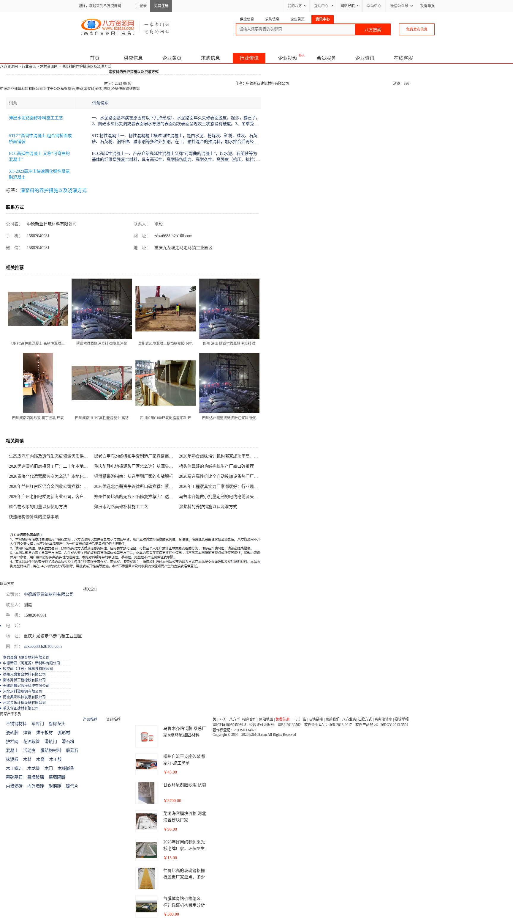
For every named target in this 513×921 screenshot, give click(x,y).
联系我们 (332, 719)
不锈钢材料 (16, 724)
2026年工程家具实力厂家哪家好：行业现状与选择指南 (220, 486)
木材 (27, 759)
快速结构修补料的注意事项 (34, 517)
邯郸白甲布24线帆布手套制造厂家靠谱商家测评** (135, 456)
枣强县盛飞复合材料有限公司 (26, 658)
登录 (143, 6)
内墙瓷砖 (14, 786)
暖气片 (72, 786)
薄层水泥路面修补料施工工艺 (36, 118)
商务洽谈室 (383, 719)
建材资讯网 (49, 67)
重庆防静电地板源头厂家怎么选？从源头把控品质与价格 (135, 466)
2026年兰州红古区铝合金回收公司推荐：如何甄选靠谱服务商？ (50, 486)
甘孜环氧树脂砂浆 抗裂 (184, 785)
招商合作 (249, 719)
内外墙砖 (35, 786)
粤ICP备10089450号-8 (229, 725)
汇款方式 (365, 719)
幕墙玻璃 (35, 777)
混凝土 (12, 750)
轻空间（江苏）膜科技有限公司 (28, 669)
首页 (94, 58)
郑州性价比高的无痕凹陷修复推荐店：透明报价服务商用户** (135, 496)
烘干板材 (44, 732)
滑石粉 (68, 741)
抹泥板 (12, 759)
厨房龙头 (57, 724)
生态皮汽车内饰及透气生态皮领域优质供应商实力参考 (50, 456)
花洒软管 (31, 741)
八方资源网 (9, 67)
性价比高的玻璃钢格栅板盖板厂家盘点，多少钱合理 (184, 877)
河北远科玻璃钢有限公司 (22, 691)
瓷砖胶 (12, 732)
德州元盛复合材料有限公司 (24, 674)
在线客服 (403, 58)
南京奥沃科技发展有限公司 (24, 697)
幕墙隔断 (57, 777)
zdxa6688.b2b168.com (172, 236)
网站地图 (266, 719)
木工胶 (55, 759)
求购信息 (210, 58)
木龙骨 (33, 768)
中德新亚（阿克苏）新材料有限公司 (31, 663)
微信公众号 (399, 6)
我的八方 (295, 6)
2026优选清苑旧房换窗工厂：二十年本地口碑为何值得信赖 (50, 466)
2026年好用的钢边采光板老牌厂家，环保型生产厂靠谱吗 (184, 848)
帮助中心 (374, 6)
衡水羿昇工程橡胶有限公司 (24, 680)
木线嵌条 (66, 768)
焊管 (27, 732)
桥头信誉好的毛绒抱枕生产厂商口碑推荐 (216, 466)
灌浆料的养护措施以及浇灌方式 (53, 190)
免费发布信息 (417, 29)
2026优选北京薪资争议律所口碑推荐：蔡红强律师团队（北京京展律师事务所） (135, 486)
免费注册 (161, 6)
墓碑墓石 (14, 777)
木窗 (40, 759)
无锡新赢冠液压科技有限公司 (26, 686)
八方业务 (349, 719)
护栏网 (12, 741)
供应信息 (133, 58)
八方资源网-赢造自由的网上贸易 (125, 26)
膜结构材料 (50, 750)
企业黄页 (171, 58)
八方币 (234, 719)
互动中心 (321, 6)
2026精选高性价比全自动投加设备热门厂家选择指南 (220, 476)
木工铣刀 (14, 768)
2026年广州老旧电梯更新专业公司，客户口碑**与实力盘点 (50, 496)
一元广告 (299, 719)
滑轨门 (51, 741)
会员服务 (326, 58)
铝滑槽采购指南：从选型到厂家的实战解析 (133, 476)
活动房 (29, 750)
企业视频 (287, 58)
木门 (49, 768)
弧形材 (64, 732)
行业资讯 (249, 58)
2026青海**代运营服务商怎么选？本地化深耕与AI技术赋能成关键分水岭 (50, 476)
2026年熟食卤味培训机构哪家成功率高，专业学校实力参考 (220, 456)
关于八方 (220, 719)
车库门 (37, 724)
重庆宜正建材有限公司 (21, 708)
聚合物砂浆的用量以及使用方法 (38, 506)
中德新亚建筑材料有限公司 (267, 83)
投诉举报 (402, 719)
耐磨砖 (55, 786)
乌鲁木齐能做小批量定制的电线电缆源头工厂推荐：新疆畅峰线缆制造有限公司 (220, 496)
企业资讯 (364, 58)
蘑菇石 (72, 750)
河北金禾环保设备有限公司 (24, 703)
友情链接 (316, 719)
